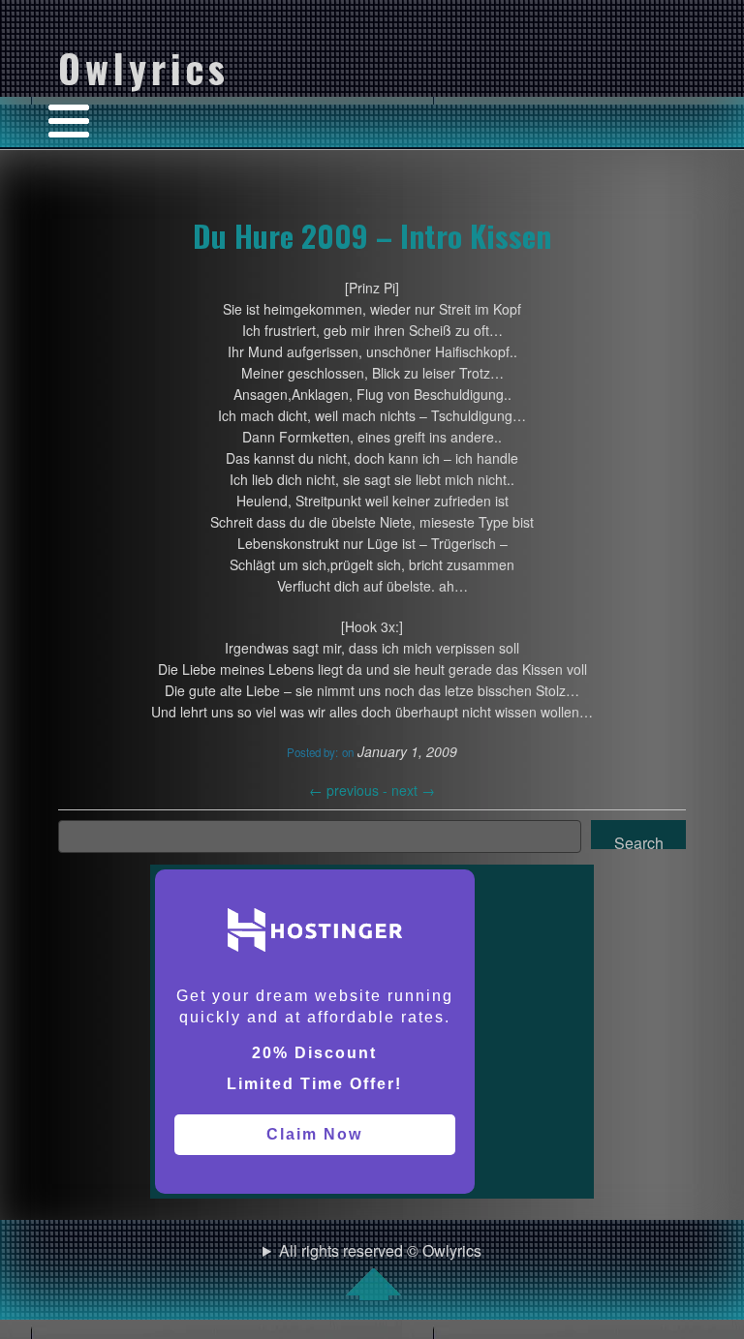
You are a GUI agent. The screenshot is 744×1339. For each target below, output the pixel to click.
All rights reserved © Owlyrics (380, 1250)
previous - (350, 790)
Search (639, 840)
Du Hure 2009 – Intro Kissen (372, 235)
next (413, 790)
